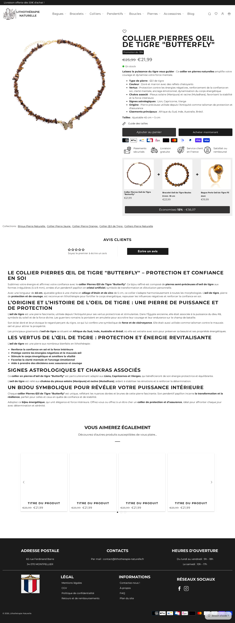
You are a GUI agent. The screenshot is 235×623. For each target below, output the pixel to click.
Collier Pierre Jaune (59, 226)
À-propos (125, 588)
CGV (64, 588)
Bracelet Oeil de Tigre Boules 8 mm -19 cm (176, 194)
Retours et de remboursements (80, 598)
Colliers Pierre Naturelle (138, 226)
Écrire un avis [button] (148, 251)
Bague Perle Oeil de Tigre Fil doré (215, 194)
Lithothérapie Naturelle (20, 613)
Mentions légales (72, 582)
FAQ (122, 593)
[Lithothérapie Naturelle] (21, 14)
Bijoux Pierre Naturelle (32, 226)
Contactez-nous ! (130, 582)
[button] (124, 31)
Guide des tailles (137, 123)
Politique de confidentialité (78, 593)
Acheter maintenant (205, 132)
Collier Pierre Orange (85, 226)
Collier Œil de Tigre (111, 226)
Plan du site (127, 598)
